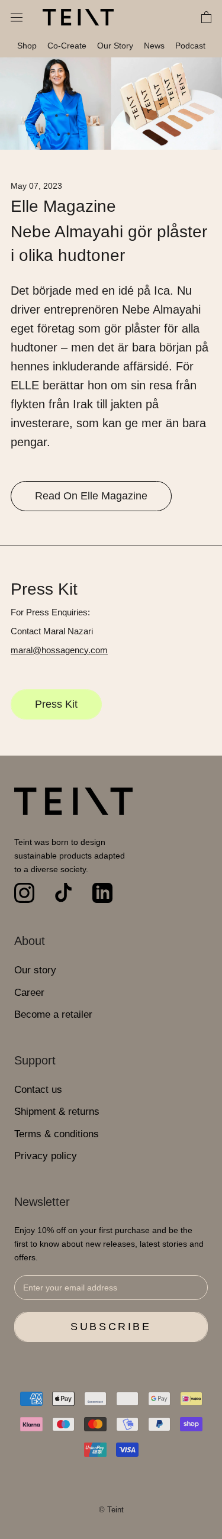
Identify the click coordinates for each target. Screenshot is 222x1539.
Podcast (190, 45)
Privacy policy (45, 1155)
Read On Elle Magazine (91, 496)
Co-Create (66, 45)
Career (29, 992)
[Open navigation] (16, 17)
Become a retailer (53, 1014)
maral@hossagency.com (59, 650)
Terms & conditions (56, 1134)
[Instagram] (24, 893)
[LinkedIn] (102, 893)
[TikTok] (63, 893)
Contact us (38, 1089)
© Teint (111, 1509)
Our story (35, 970)
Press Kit (56, 704)
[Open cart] (206, 17)
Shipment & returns (56, 1111)
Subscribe (110, 1326)
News (154, 45)
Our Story (115, 45)
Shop (27, 45)
